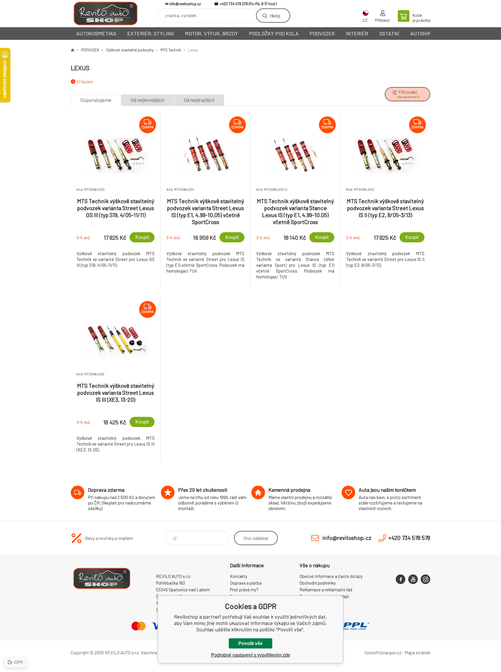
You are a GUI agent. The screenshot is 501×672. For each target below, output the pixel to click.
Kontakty (238, 576)
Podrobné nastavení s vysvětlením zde (250, 655)
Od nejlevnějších (147, 100)
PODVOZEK (322, 33)
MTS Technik (171, 50)
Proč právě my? (244, 589)
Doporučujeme (95, 100)
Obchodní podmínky (317, 582)
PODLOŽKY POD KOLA (274, 33)
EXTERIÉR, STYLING (150, 33)
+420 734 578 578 (233, 3)
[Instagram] (425, 579)
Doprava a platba (246, 582)
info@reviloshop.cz (185, 3)
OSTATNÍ (389, 33)
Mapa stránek (417, 652)
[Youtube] (413, 579)
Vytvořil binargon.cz (382, 652)
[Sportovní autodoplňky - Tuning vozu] (72, 50)
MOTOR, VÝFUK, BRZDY (211, 33)
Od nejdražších (199, 100)
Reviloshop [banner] (105, 13)
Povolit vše (250, 643)
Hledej (275, 15)
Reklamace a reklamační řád (325, 589)
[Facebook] (400, 579)
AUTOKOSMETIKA (96, 33)
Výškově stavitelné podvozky (130, 50)
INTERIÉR (357, 33)
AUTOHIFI (421, 33)
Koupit (142, 237)
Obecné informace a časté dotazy (331, 576)
